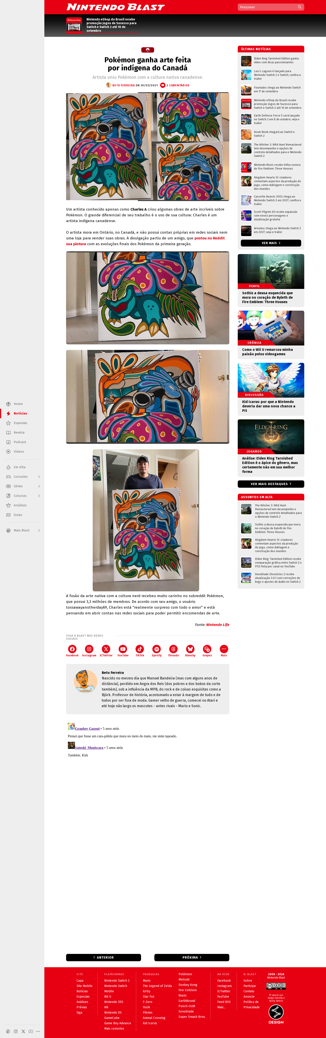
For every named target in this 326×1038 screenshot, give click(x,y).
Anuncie (249, 997)
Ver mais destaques (269, 484)
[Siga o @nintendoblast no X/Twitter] (23, 1031)
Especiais (83, 997)
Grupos (207, 655)
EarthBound (187, 1001)
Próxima (190, 957)
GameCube (112, 1018)
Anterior (105, 957)
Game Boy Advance (117, 1023)
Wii (106, 1007)
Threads (173, 655)
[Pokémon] (147, 50)
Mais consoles (114, 1028)
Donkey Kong (188, 985)
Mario (147, 981)
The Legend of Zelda (157, 986)
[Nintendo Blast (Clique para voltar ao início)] (115, 7)
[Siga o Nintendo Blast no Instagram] (16, 1031)
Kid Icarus (150, 1023)
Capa (80, 981)
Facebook (72, 655)
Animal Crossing (154, 1018)
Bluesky (190, 655)
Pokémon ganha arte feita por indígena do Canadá (147, 64)
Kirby (146, 991)
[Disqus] (147, 776)
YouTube (122, 655)
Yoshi (146, 1007)
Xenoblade (186, 1011)
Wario (183, 995)
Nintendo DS (113, 1012)
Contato (249, 991)
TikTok (140, 655)
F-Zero (147, 1002)
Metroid (184, 979)
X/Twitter (106, 655)
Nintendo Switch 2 (117, 981)
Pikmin (147, 1012)
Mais (224, 655)
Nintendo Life (217, 624)
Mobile (109, 991)
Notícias (82, 991)
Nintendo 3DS (113, 1002)
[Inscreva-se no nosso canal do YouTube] (31, 1031)
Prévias (82, 1007)
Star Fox (148, 997)
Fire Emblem (188, 990)
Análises (82, 1002)
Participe (250, 986)
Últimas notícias (256, 49)
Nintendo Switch (115, 986)
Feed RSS (224, 1002)
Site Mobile (84, 986)
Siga (79, 1012)
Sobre (248, 981)
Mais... (221, 1007)
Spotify (156, 655)
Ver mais (270, 243)
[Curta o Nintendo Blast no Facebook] (8, 1031)
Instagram (89, 655)
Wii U (107, 997)
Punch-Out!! (187, 1006)
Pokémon (185, 974)
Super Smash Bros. (192, 1017)
